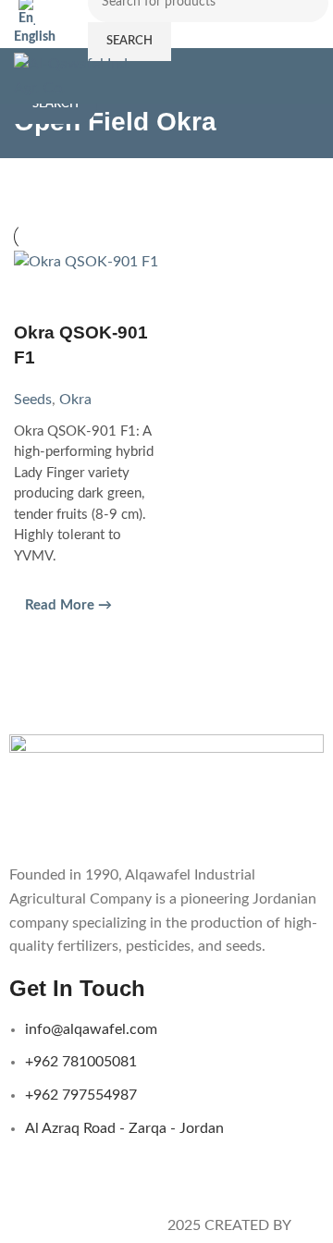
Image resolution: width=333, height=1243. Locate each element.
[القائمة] (311, 75)
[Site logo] (77, 75)
